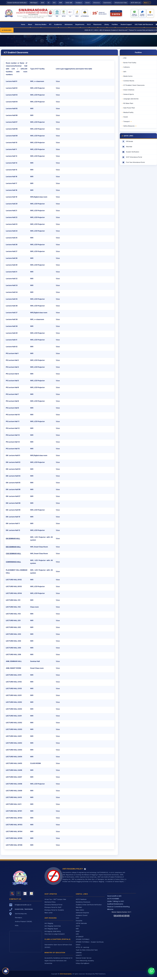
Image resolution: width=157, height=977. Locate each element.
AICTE (78, 926)
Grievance (96, 2)
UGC (77, 934)
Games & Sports (128, 94)
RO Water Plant (128, 103)
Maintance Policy (50, 902)
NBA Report (33, 2)
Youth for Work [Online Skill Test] (87, 950)
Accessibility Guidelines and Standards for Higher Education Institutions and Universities (59, 960)
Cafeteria (126, 67)
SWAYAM (78, 952)
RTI (50, 24)
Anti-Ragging (49, 923)
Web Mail (79, 907)
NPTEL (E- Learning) (82, 947)
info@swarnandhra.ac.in (23, 905)
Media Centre (127, 76)
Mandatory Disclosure (83, 902)
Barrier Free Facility (129, 62)
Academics (58, 24)
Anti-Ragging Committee (53, 926)
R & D (89, 24)
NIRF (60, 2)
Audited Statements (115, 904)
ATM (124, 58)
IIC (48, 2)
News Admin (80, 910)
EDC (54, 2)
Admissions (69, 24)
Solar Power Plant (129, 108)
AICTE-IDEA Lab (135, 2)
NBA (77, 928)
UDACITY (79, 955)
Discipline (79, 920)
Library (106, 24)
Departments (79, 24)
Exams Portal (142, 15)
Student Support (126, 24)
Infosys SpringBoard (82, 963)
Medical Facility (128, 112)
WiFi (124, 71)
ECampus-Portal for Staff (53, 907)
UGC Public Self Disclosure (144, 24)
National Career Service (83, 958)
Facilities (115, 24)
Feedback (79, 2)
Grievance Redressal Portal (53, 904)
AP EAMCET (80, 936)
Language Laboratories (131, 99)
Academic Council (81, 915)
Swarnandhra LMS (114, 896)
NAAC (78, 931)
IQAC (42, 2)
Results (150, 15)
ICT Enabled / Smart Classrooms (134, 85)
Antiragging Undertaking (53, 931)
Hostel (125, 117)
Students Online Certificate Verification (88, 904)
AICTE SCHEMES (113, 899)
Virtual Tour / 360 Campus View (55, 899)
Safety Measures (129, 126)
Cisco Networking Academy (85, 960)
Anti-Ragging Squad (51, 928)
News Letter (49, 912)
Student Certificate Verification (17, 2)
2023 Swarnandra (66, 974)
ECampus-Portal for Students (54, 910)
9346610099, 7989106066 (24, 909)
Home (23, 24)
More (145, 2)
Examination (107, 2)
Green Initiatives (128, 90)
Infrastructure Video (121, 2)
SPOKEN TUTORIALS (82, 939)
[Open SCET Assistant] (5, 971)
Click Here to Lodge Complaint (55, 934)
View (58, 81)
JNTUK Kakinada (81, 923)
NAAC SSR (69, 2)
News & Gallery (134, 15)
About (30, 24)
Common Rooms (128, 81)
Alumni (87, 2)
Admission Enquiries (82, 912)
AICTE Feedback (81, 899)
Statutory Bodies (40, 24)
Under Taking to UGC (115, 901)
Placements (97, 24)
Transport (126, 121)
